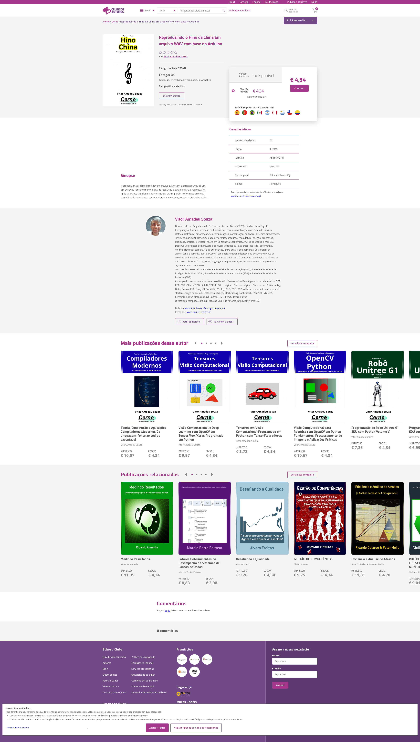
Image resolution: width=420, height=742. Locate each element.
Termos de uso (111, 686)
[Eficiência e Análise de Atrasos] (377, 518)
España (256, 1)
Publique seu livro (297, 1)
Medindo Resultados (135, 559)
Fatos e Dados (110, 680)
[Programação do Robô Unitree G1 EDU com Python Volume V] (377, 387)
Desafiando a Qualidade (253, 559)
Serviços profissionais (142, 668)
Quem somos (110, 674)
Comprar (299, 88)
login (167, 610)
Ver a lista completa (302, 343)
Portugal (243, 1)
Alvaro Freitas (243, 564)
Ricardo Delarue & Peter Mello (367, 564)
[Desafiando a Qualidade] (262, 518)
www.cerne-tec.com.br (199, 312)
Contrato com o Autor (114, 692)
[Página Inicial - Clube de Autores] (113, 11)
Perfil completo (191, 321)
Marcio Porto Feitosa (189, 572)
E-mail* (276, 668)
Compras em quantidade (144, 680)
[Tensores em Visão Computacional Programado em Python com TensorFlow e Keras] (262, 387)
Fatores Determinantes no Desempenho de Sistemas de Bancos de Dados (199, 563)
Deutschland (271, 1)
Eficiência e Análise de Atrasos (373, 559)
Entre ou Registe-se (293, 10)
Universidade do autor (143, 674)
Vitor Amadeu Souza (176, 56)
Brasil (232, 1)
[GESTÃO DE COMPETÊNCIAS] (320, 518)
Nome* (276, 655)
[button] (195, 343)
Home (106, 21)
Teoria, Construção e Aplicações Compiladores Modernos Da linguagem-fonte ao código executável (143, 434)
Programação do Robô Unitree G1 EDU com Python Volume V (374, 430)
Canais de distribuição (143, 686)
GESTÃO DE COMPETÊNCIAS (313, 559)
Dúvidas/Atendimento (114, 657)
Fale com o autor (223, 321)
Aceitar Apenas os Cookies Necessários (196, 727)
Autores (107, 662)
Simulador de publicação (149, 692)
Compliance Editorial (142, 662)
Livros (115, 21)
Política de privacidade (143, 657)
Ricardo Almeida (129, 564)
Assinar (280, 685)
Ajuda (314, 1)
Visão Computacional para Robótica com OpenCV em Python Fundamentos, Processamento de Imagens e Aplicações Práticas (318, 434)
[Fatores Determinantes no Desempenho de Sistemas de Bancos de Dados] (204, 518)
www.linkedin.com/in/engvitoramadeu (205, 308)
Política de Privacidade (18, 727)
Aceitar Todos (157, 727)
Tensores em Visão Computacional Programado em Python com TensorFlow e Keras (259, 432)
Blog (105, 668)
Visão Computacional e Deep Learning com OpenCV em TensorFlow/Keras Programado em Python (200, 434)
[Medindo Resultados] (147, 518)
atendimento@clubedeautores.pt (246, 196)
